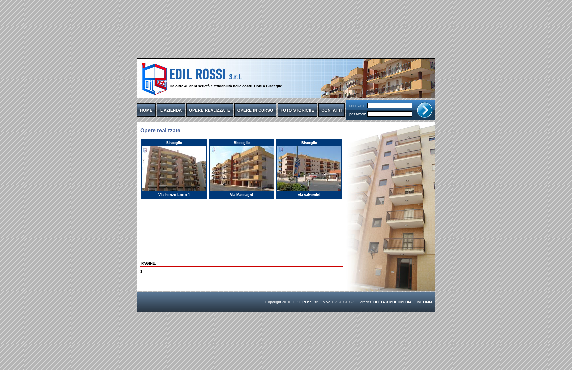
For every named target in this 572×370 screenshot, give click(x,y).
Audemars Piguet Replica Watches (165, 306)
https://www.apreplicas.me (215, 306)
